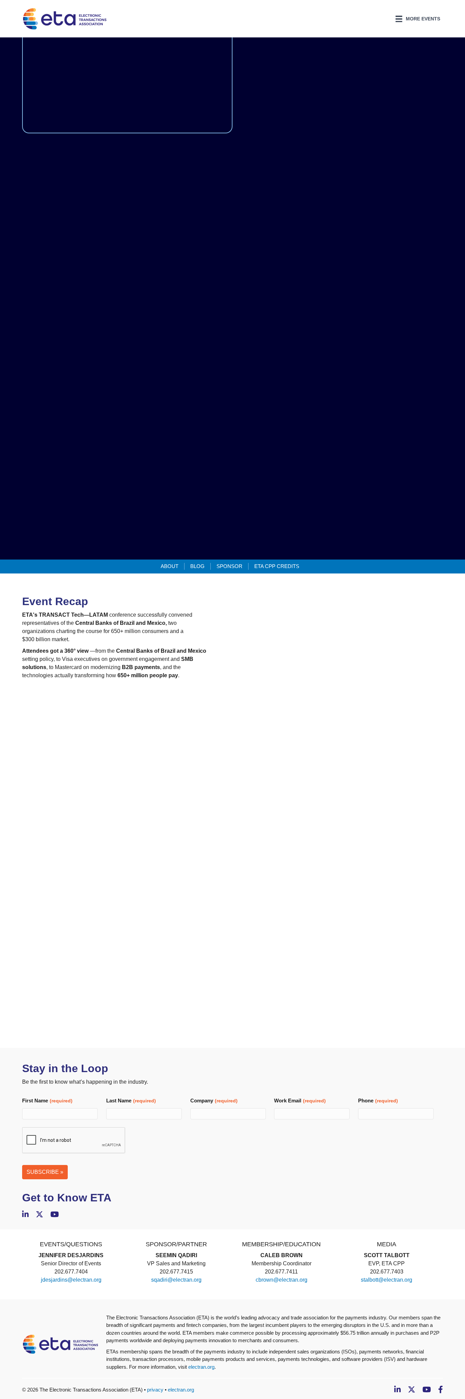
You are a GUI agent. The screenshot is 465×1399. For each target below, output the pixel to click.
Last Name (131, 1100)
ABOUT (169, 566)
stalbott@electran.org (386, 1280)
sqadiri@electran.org (176, 1280)
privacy (155, 1390)
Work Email (300, 1100)
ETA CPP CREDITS (276, 566)
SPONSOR (229, 566)
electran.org (201, 1367)
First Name (47, 1100)
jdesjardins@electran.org (71, 1280)
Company (214, 1100)
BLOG (197, 566)
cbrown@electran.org (281, 1280)
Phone (378, 1100)
